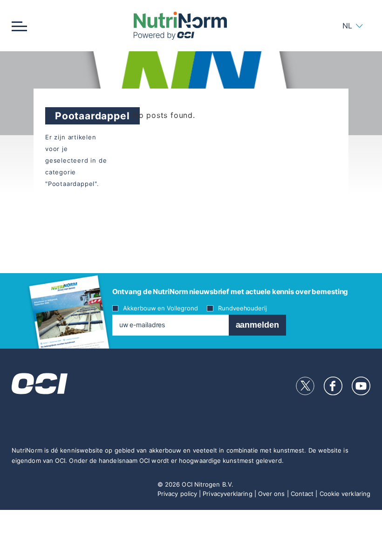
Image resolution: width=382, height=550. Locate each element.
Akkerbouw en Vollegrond (160, 308)
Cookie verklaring (345, 493)
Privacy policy (177, 493)
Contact (302, 493)
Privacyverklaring (227, 493)
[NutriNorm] (180, 26)
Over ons (271, 493)
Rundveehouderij (242, 308)
